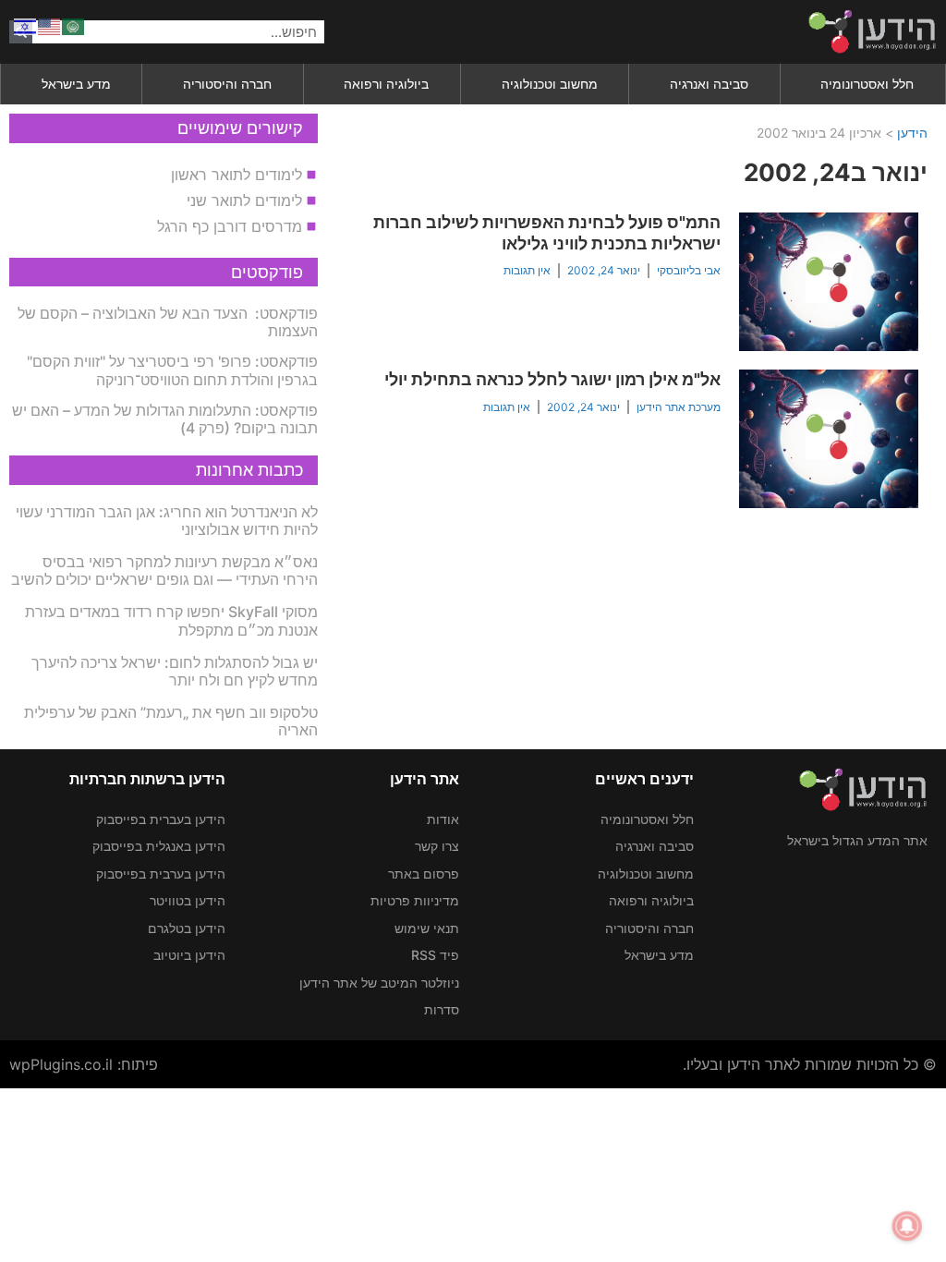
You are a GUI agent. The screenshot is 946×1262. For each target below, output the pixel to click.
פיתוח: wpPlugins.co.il (83, 1064)
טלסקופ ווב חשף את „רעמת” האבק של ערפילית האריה (171, 721)
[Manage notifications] (907, 1226)
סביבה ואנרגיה (709, 83)
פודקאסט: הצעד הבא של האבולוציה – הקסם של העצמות (168, 322)
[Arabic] (74, 25)
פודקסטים (267, 272)
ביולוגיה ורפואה (386, 83)
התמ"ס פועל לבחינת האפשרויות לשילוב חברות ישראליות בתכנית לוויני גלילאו (547, 232)
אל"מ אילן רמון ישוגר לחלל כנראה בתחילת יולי (552, 379)
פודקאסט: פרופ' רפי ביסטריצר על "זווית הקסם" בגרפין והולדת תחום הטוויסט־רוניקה (172, 370)
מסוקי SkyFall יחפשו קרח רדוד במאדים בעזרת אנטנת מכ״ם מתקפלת (171, 620)
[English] (50, 25)
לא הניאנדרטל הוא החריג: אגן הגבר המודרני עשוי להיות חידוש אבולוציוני (167, 521)
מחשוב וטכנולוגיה (550, 83)
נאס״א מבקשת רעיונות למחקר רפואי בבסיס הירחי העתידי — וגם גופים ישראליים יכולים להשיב (164, 570)
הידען (912, 132)
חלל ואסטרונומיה (867, 83)
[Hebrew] (26, 25)
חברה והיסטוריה (227, 83)
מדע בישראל (76, 83)
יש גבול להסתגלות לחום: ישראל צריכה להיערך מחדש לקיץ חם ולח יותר (174, 671)
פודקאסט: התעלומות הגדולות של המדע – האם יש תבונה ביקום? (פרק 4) (165, 419)
